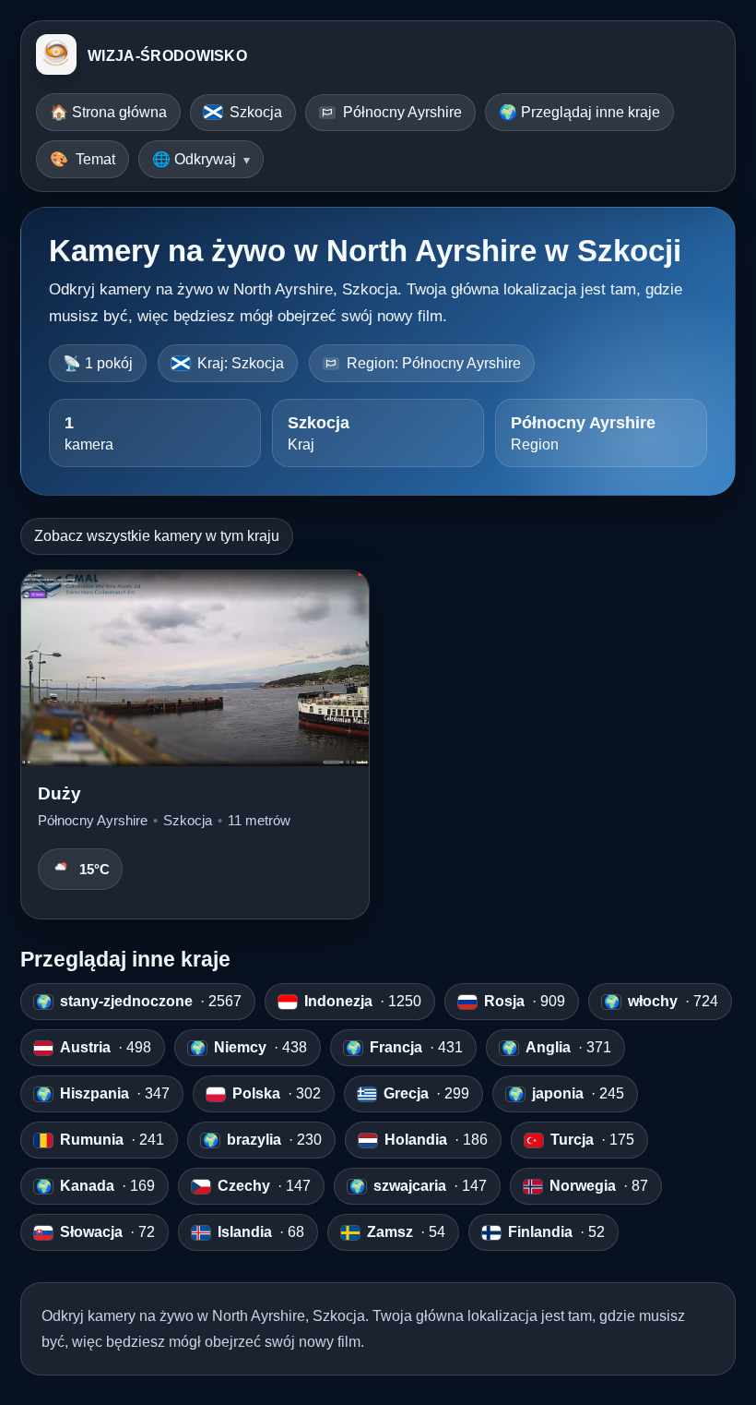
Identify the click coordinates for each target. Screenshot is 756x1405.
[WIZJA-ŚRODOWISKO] (56, 56)
